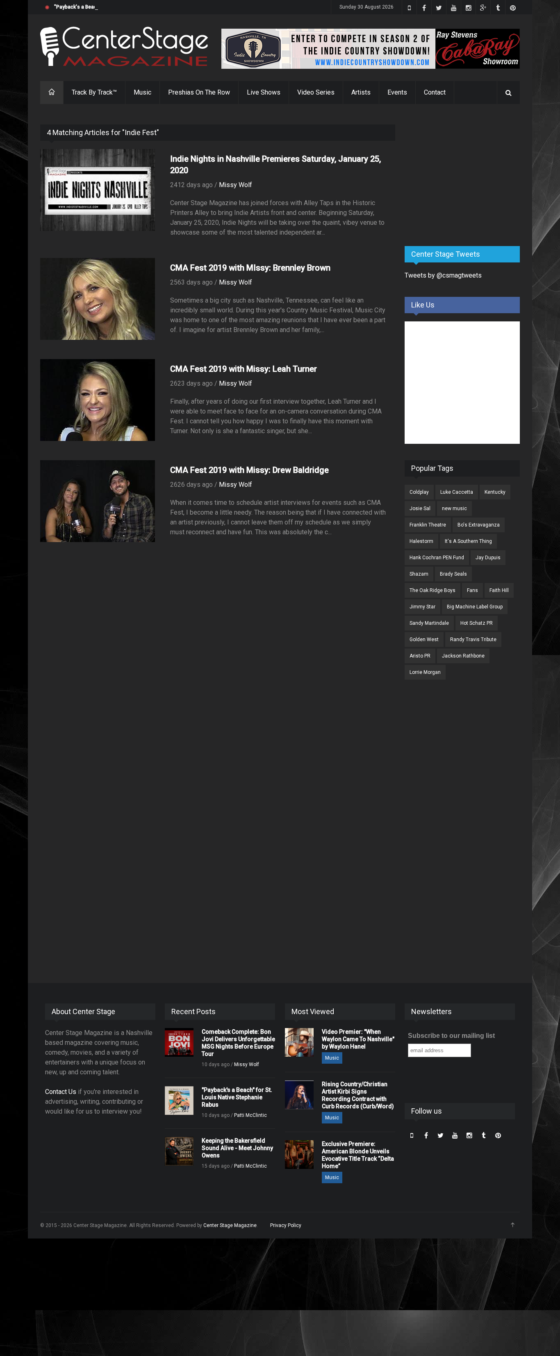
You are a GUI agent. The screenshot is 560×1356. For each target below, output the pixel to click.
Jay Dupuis (488, 557)
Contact (435, 92)
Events (397, 92)
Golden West (424, 639)
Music (142, 92)
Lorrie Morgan (425, 672)
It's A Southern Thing (468, 541)
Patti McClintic (250, 1115)
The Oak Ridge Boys (432, 590)
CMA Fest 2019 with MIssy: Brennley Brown (250, 268)
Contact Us (60, 1092)
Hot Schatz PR (476, 623)
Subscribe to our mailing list (451, 1035)
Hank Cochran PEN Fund (437, 557)
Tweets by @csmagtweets (443, 275)
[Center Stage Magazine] (124, 46)
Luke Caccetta (456, 492)
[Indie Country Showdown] (370, 49)
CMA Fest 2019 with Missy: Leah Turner (243, 369)
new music (454, 508)
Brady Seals (453, 574)
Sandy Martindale (429, 623)
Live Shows (263, 92)
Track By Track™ (94, 92)
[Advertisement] (466, 175)
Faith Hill (499, 590)
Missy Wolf (235, 185)
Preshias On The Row (199, 92)
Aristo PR (420, 656)
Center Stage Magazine (230, 1225)
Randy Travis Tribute (473, 639)
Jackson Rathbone (463, 656)
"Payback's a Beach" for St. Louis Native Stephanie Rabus (120, 7)
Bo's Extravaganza (479, 525)
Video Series (316, 92)
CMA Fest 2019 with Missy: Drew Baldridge (249, 470)
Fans (472, 590)
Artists (361, 92)
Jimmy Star (422, 607)
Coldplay (419, 492)
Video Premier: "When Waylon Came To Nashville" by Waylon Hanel (358, 1039)
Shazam (419, 574)
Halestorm (421, 541)
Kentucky (495, 492)
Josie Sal (420, 508)
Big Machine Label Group (475, 607)
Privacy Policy (285, 1225)
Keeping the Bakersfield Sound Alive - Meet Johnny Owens (237, 1148)
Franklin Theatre (428, 525)
